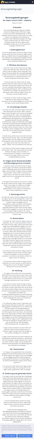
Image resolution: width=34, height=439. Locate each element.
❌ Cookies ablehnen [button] (9, 435)
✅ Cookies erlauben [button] (25, 435)
